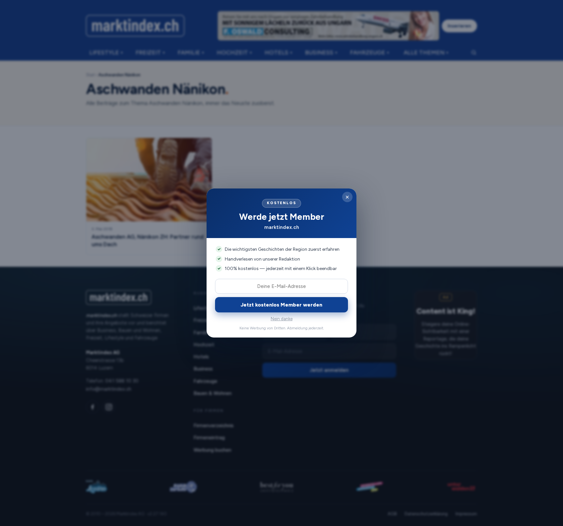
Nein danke (282, 318)
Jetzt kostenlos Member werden (281, 305)
